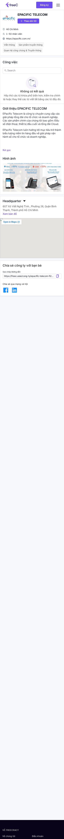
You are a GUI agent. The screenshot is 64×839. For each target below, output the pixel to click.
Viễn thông (9, 44)
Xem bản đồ (10, 213)
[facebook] (6, 290)
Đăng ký (44, 5)
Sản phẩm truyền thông (31, 44)
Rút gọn (7, 150)
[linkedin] (14, 290)
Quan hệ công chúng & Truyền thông (22, 50)
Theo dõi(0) (30, 21)
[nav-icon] (58, 4)
